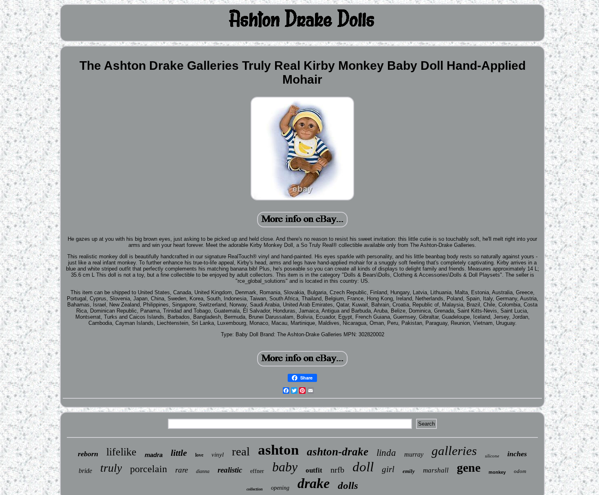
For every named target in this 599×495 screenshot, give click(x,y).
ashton (278, 450)
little (179, 453)
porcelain (148, 469)
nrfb (337, 469)
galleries (454, 451)
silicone (492, 455)
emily (409, 471)
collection (255, 489)
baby (284, 466)
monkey (497, 472)
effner (257, 471)
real (241, 451)
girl (388, 469)
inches (517, 454)
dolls (348, 485)
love (199, 455)
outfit (314, 470)
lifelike (121, 452)
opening (280, 488)
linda (386, 453)
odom (520, 471)
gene (468, 467)
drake (313, 483)
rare (181, 470)
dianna (202, 471)
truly (111, 468)
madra (154, 454)
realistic (230, 470)
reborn (88, 454)
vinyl (217, 454)
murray (413, 454)
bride (85, 470)
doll (363, 466)
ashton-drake (337, 452)
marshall (436, 470)
